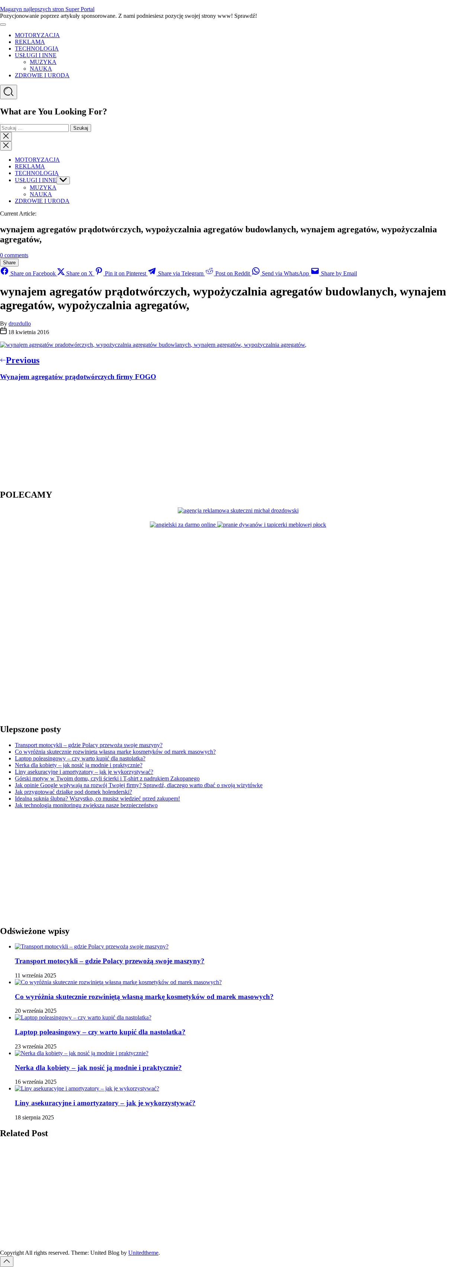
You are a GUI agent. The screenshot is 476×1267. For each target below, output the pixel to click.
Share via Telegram (181, 273)
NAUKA (41, 68)
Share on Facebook (33, 273)
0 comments (14, 255)
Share (9, 262)
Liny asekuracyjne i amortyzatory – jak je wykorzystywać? (84, 772)
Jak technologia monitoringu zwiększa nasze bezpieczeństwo (86, 805)
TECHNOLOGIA (37, 48)
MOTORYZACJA (37, 35)
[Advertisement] (46, 434)
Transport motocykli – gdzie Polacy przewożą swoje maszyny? (89, 745)
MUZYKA (43, 62)
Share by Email (338, 273)
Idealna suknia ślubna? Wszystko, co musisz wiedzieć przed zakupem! (97, 798)
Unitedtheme (143, 1253)
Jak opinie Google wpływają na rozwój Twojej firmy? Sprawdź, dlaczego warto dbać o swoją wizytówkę (139, 785)
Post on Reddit (232, 273)
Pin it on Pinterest (125, 273)
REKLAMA (30, 42)
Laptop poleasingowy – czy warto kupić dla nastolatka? (80, 758)
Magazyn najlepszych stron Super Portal (47, 9)
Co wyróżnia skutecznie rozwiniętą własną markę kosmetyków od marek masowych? (115, 752)
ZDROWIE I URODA (42, 75)
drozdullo (20, 323)
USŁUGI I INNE (36, 55)
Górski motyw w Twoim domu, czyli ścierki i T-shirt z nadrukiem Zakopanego (107, 778)
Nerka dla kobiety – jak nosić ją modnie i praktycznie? (78, 765)
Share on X (79, 273)
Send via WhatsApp (285, 273)
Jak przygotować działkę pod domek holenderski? (73, 792)
